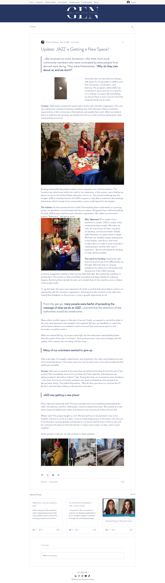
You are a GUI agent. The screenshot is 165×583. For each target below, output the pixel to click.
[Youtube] (86, 576)
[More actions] (122, 42)
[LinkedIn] (76, 576)
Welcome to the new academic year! (45, 504)
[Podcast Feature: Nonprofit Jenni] (119, 508)
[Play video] (60, 88)
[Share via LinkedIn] (53, 475)
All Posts (33, 27)
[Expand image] (54, 452)
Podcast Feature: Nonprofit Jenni (118, 520)
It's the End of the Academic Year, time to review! (80, 504)
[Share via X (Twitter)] (47, 475)
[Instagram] (82, 576)
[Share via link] (58, 475)
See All (132, 494)
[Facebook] (79, 576)
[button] (39, 2)
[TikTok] (89, 576)
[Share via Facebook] (42, 475)
